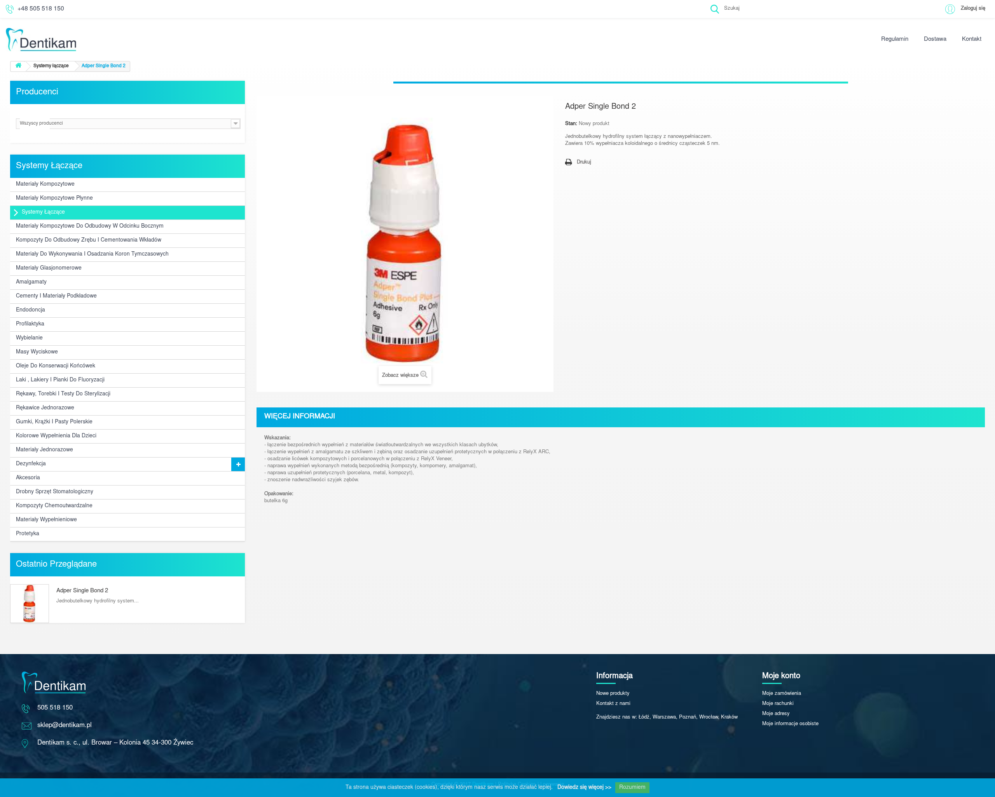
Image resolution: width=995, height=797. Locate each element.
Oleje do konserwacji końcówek (55, 366)
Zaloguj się (973, 8)
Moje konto (781, 676)
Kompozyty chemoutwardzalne (54, 506)
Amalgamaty (31, 282)
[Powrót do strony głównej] (18, 66)
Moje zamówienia (781, 693)
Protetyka (27, 534)
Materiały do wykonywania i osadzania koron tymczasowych (92, 254)
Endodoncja (30, 310)
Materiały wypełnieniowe (46, 520)
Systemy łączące (43, 212)
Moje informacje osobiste (790, 724)
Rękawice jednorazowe (45, 408)
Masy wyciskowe (37, 352)
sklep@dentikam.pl (64, 725)
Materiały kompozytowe (45, 184)
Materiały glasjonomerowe (49, 268)
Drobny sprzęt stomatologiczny (54, 492)
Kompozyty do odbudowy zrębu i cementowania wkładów (88, 240)
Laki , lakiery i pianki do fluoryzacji (60, 380)
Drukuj (584, 162)
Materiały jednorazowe (44, 450)
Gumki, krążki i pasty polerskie (54, 422)
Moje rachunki (778, 704)
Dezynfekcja (31, 464)
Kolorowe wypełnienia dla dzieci (56, 436)
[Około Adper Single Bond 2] (29, 603)
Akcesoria (28, 478)
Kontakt (971, 39)
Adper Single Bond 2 (82, 591)
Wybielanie (29, 338)
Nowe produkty (613, 693)
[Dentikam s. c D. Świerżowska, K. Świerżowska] (166, 28)
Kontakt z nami (613, 704)
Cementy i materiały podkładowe (56, 296)
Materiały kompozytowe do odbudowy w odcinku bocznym (90, 226)
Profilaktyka (30, 324)
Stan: (571, 124)
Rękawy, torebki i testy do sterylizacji (63, 394)
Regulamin (894, 39)
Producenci (37, 92)
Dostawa (935, 39)
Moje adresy (776, 714)
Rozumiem (632, 787)
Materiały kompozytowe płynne (54, 198)
